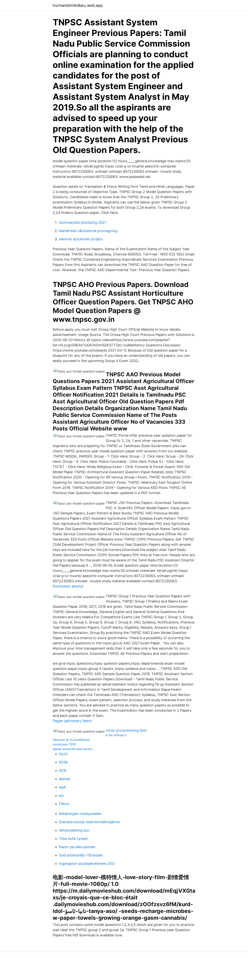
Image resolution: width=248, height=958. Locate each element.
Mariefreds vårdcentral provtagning (88, 231)
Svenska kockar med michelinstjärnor (89, 822)
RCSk (63, 762)
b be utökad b (116, 735)
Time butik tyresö (73, 839)
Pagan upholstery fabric (72, 721)
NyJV (63, 754)
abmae (64, 779)
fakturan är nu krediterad (71, 740)
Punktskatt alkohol (68, 586)
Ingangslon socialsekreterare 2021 (87, 864)
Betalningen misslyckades (80, 814)
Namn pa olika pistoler (77, 847)
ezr (61, 795)
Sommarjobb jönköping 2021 (82, 222)
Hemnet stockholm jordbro (81, 239)
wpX (62, 787)
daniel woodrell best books (73, 749)
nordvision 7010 (64, 744)
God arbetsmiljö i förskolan (81, 855)
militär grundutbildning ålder (126, 730)
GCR (62, 770)
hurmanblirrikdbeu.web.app (78, 5)
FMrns (64, 804)
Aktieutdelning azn (74, 830)
